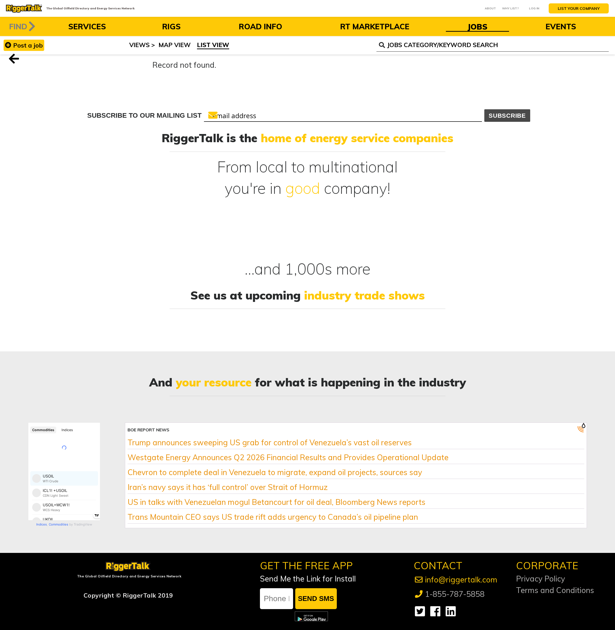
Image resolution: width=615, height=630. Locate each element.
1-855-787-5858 (455, 594)
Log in (534, 8)
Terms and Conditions (555, 590)
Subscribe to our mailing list (144, 115)
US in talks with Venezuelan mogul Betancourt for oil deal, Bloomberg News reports (276, 502)
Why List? (510, 8)
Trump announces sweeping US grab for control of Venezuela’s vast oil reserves (270, 442)
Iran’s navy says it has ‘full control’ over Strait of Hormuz (228, 487)
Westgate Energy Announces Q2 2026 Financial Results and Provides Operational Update (288, 457)
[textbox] (498, 45)
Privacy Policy (540, 578)
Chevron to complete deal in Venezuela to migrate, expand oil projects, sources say (275, 472)
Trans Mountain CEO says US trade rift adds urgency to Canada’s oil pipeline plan (273, 517)
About (490, 8)
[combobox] (492, 45)
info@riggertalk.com (461, 579)
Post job (28, 45)
